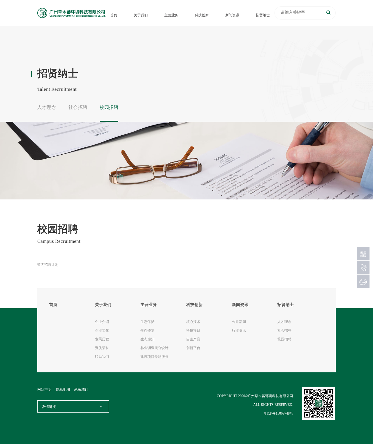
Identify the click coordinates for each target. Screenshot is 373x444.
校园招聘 (109, 107)
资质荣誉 (102, 348)
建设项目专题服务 (154, 357)
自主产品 (193, 339)
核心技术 (193, 322)
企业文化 (102, 330)
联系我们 (102, 357)
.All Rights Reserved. (272, 405)
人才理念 (46, 107)
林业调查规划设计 (154, 348)
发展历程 (102, 339)
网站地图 (63, 390)
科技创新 (202, 15)
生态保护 (147, 322)
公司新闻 (239, 322)
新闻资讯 (232, 15)
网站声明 (44, 390)
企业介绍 (102, 322)
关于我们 (141, 15)
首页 (113, 15)
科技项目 (193, 330)
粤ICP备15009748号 (278, 413)
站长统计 (81, 390)
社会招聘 (77, 107)
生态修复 (147, 330)
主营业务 (171, 15)
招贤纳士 (263, 15)
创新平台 (193, 348)
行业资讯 (239, 330)
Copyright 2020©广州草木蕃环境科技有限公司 (255, 396)
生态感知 (147, 339)
